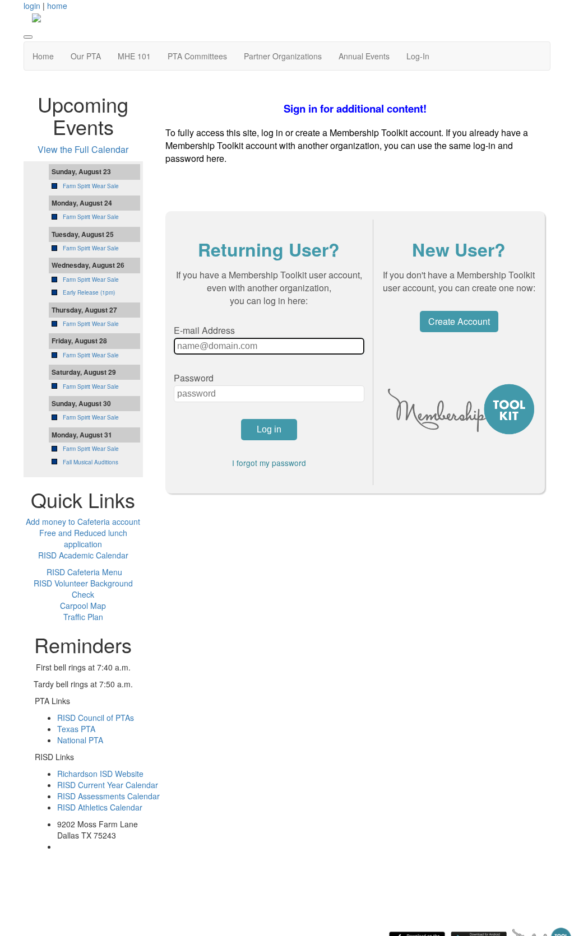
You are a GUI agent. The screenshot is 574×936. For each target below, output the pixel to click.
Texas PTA (76, 728)
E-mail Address (204, 330)
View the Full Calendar (83, 149)
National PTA (80, 740)
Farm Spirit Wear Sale (91, 186)
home (57, 5)
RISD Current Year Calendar (107, 784)
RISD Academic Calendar (83, 555)
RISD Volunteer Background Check (83, 589)
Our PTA (86, 56)
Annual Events (364, 56)
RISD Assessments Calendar (108, 796)
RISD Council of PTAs (95, 717)
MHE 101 (134, 56)
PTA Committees (197, 56)
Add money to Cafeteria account (83, 521)
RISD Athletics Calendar (99, 807)
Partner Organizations (283, 56)
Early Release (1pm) (89, 292)
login (32, 5)
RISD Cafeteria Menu (84, 572)
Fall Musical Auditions (90, 462)
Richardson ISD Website (100, 773)
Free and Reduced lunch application (83, 538)
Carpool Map (83, 605)
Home (43, 56)
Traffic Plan (83, 616)
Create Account (459, 321)
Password (194, 377)
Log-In (417, 56)
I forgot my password (269, 462)
